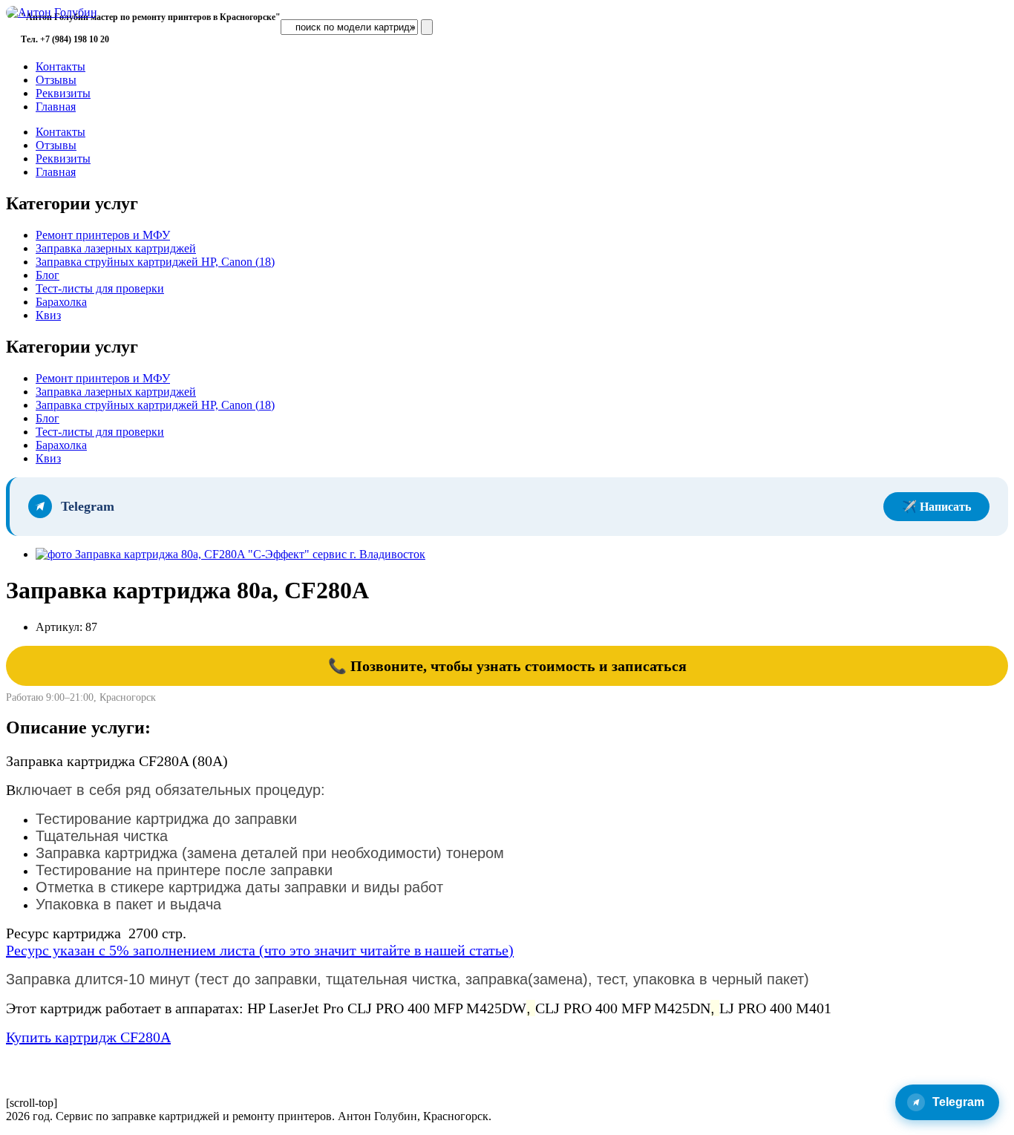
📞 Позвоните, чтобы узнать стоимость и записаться (507, 666)
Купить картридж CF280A (88, 1037)
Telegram (958, 1102)
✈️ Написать (936, 506)
